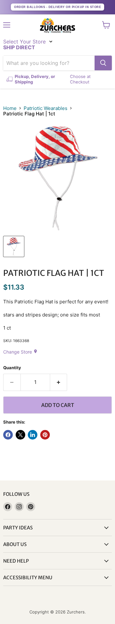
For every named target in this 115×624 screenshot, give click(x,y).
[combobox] (49, 63)
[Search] (103, 63)
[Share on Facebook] (8, 435)
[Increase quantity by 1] (58, 382)
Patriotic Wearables (45, 108)
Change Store (20, 352)
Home (10, 108)
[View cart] (106, 25)
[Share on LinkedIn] (32, 435)
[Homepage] (57, 26)
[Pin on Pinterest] (45, 435)
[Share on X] (20, 435)
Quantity (12, 367)
